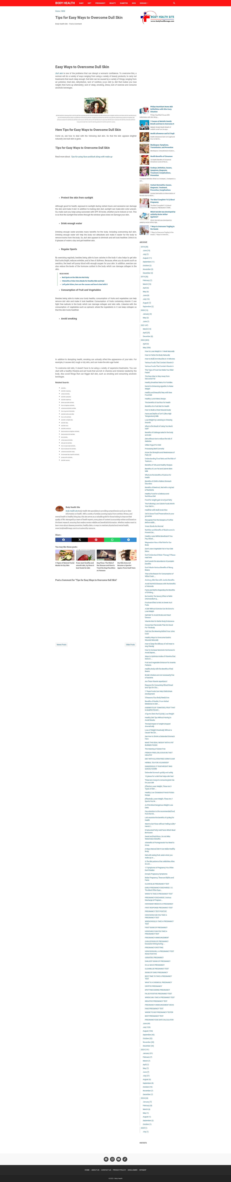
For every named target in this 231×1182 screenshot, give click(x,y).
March (147, 284)
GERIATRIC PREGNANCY (154, 958)
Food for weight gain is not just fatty (158, 500)
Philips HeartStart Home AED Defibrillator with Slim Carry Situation (161, 109)
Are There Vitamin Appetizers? (156, 681)
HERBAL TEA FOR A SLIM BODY (157, 763)
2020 (144, 310)
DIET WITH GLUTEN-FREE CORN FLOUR (160, 759)
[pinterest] (96, 540)
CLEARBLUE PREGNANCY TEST (157, 969)
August (147, 258)
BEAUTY (112, 3)
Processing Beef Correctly (154, 449)
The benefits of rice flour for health (157, 402)
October (147, 265)
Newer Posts (61, 645)
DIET (89, 3)
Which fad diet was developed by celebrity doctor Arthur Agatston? (162, 214)
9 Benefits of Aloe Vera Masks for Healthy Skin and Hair (83, 281)
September (148, 262)
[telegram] (128, 540)
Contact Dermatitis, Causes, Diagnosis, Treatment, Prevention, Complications (161, 187)
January (147, 314)
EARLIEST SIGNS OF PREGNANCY (157, 961)
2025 (144, 1128)
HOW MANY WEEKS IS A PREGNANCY (159, 904)
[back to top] (226, 1176)
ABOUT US (95, 1170)
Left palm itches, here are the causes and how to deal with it (85, 284)
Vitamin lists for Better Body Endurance (159, 621)
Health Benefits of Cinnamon (161, 156)
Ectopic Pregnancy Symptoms (156, 874)
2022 (145, 340)
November (148, 269)
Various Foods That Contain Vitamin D (159, 362)
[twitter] (80, 540)
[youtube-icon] (118, 1159)
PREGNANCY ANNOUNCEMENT (157, 938)
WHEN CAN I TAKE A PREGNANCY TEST (160, 997)
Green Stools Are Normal (154, 526)
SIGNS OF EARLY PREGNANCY (156, 972)
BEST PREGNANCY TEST (154, 1016)
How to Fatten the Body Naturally (157, 355)
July (146, 254)
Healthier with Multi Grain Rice (156, 510)
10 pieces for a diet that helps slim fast (159, 776)
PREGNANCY (100, 3)
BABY (81, 3)
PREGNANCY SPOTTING (154, 948)
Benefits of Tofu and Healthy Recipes (158, 465)
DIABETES (124, 3)
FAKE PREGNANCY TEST (154, 1009)
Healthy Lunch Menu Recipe (155, 399)
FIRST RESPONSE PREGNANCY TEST (159, 908)
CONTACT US (106, 1170)
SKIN (134, 3)
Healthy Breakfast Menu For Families (158, 382)
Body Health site (72, 511)
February (147, 280)
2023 (145, 1050)
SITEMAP (142, 1170)
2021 (144, 325)
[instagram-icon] (112, 1159)
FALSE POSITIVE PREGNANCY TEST (158, 994)
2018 (144, 247)
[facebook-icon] (106, 1159)
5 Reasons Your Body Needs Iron (157, 698)
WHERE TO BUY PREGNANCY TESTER (159, 1012)
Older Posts (130, 645)
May (146, 292)
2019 (144, 277)
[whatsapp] (112, 540)
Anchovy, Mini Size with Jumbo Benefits (159, 580)
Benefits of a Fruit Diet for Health (157, 406)
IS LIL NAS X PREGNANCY (154, 965)
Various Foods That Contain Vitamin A (159, 366)
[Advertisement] (96, 45)
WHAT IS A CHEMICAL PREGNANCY (158, 982)
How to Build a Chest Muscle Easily (158, 410)
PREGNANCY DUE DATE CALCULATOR (159, 1020)
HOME (87, 1170)
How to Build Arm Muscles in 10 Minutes (160, 359)
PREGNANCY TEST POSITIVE (156, 911)
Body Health (65, 3)
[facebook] (63, 540)
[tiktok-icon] (124, 1159)
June (146, 251)
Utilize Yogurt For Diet (153, 445)
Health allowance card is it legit (162, 133)
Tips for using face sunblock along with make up (91, 156)
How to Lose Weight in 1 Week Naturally (159, 351)
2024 (144, 1098)
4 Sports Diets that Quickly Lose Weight (159, 714)
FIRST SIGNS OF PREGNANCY (156, 928)
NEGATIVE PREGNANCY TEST (156, 1001)
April (146, 288)
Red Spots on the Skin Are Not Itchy (75, 277)
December (148, 273)
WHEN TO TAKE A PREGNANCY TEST (159, 894)
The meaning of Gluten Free (155, 749)
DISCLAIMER (132, 1170)
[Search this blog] (174, 3)
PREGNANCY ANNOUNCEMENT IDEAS (159, 1005)
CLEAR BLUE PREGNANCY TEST (157, 884)
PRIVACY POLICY (119, 1170)
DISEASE (143, 3)
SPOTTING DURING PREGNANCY (157, 990)
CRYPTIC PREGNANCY (153, 986)
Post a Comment (75, 24)
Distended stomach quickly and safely (159, 773)
